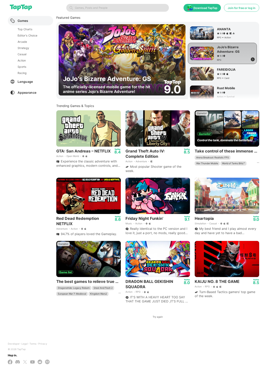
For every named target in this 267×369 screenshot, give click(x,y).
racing (22, 73)
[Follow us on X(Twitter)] (25, 362)
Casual (213, 223)
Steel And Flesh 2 (103, 287)
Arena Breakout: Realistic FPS (212, 157)
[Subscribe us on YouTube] (32, 362)
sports (22, 66)
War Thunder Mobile (207, 163)
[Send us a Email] (47, 362)
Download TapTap (205, 8)
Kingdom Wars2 (98, 293)
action (22, 60)
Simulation (200, 223)
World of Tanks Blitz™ (233, 163)
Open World (72, 156)
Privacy (42, 343)
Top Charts (25, 29)
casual (22, 54)
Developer (14, 343)
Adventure (141, 161)
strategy (23, 48)
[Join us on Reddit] (40, 362)
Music (128, 223)
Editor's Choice (27, 35)
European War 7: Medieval (72, 293)
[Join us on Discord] (17, 362)
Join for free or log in (241, 8)
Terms (33, 343)
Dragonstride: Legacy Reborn (74, 287)
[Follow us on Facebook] (10, 362)
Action (59, 156)
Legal (25, 343)
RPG (138, 291)
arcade (22, 41)
